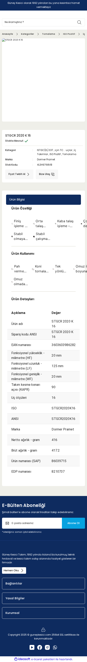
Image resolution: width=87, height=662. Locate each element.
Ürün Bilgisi (17, 199)
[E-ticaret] (43, 659)
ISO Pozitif (55, 154)
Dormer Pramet (46, 159)
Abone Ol (73, 523)
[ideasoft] (22, 659)
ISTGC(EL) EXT (45, 150)
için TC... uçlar (63, 150)
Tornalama (69, 154)
